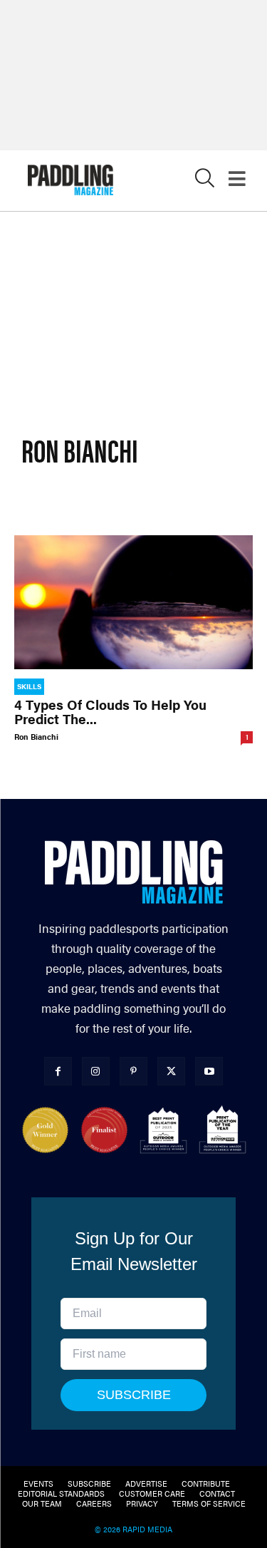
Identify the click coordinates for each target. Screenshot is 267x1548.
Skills (29, 686)
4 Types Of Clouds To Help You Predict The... (110, 712)
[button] (204, 181)
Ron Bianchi (36, 736)
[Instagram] (96, 1071)
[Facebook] (58, 1071)
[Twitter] (171, 1071)
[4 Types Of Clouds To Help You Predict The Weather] (133, 602)
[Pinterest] (133, 1071)
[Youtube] (209, 1071)
